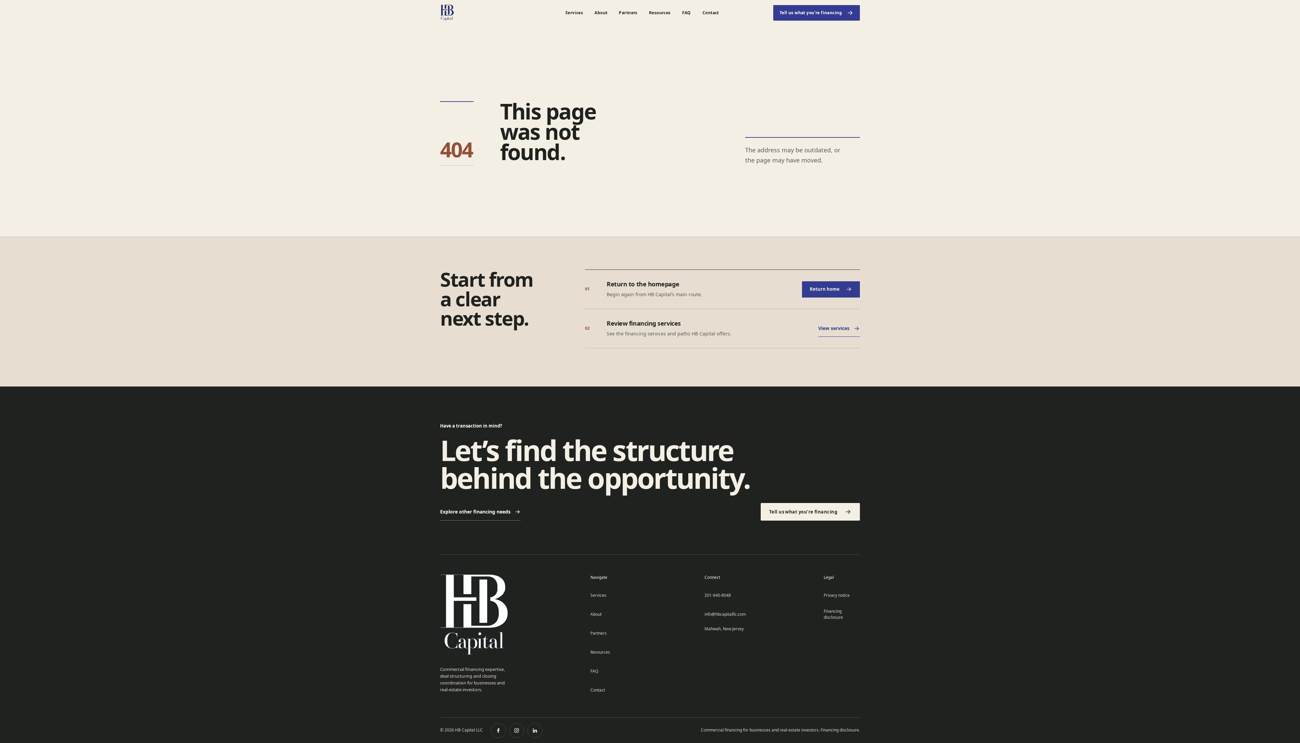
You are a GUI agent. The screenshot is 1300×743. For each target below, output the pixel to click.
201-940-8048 (718, 595)
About (600, 13)
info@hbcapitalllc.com (725, 614)
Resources (660, 13)
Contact (710, 13)
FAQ (686, 13)
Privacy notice (837, 595)
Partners (628, 13)
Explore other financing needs (475, 511)
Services (574, 13)
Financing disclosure (833, 614)
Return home (825, 289)
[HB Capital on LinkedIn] (534, 730)
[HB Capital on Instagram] (516, 730)
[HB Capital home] (475, 13)
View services (833, 328)
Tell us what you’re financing (811, 13)
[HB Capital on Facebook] (498, 730)
